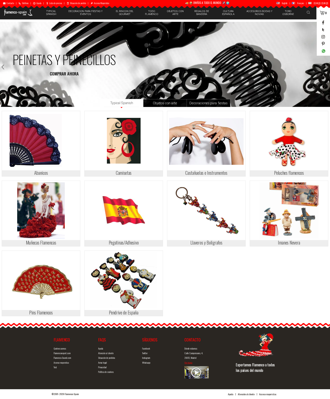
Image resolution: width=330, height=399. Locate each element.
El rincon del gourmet (125, 12)
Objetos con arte (175, 12)
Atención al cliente (105, 353)
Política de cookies (105, 372)
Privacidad (102, 367)
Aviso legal (102, 362)
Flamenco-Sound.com (62, 357)
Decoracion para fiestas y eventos (85, 12)
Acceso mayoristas (61, 362)
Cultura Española (228, 12)
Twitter (145, 353)
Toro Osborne (288, 12)
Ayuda (100, 348)
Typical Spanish (51, 12)
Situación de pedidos (106, 357)
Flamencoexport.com (62, 353)
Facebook (146, 348)
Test (55, 367)
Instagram (146, 357)
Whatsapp (146, 362)
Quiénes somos (60, 348)
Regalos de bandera (201, 12)
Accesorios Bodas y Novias (259, 12)
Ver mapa (188, 362)
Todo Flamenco (151, 12)
